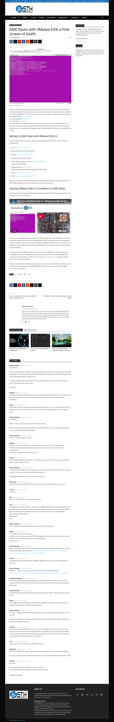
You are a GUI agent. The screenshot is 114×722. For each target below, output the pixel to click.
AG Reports (83, 1)
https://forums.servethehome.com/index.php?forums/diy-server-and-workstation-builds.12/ (38, 573)
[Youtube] (25, 1)
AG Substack (76, 1)
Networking (51, 17)
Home (10, 22)
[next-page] (13, 354)
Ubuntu (54, 257)
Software (74, 17)
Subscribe (90, 1)
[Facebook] (10, 1)
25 (70, 37)
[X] (22, 1)
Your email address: (82, 38)
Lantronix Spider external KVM (24, 176)
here (69, 712)
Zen (29, 274)
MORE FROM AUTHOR (30, 330)
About (69, 1)
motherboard (26, 119)
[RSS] (16, 1)
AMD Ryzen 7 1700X (21, 148)
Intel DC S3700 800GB (39, 161)
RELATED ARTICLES (16, 330)
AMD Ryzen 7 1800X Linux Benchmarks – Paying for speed (57, 297)
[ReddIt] (27, 41)
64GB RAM (22, 121)
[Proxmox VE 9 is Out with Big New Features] (40, 340)
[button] (102, 18)
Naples (20, 274)
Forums (13, 17)
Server (24, 17)
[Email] (31, 41)
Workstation (62, 17)
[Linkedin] (13, 1)
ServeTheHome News (50, 1)
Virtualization (23, 22)
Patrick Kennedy (15, 37)
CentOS (46, 257)
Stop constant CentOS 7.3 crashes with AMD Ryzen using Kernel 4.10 (22, 297)
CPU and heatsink (27, 116)
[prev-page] (10, 354)
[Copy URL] (40, 41)
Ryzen (25, 274)
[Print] (36, 41)
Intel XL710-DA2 (28, 167)
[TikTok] (19, 1)
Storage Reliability (60, 1)
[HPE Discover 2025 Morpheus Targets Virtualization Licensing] (61, 340)
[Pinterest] (19, 41)
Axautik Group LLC (20, 720)
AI (19, 17)
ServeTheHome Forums (99, 1)
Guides (84, 17)
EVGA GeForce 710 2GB (23, 173)
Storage (41, 17)
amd (16, 274)
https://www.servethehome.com (29, 308)
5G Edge (33, 17)
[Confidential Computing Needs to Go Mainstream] (19, 340)
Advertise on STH (39, 701)
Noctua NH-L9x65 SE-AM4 (24, 154)
